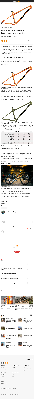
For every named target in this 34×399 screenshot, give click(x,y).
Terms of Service (12, 208)
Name (5, 200)
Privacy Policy (7, 208)
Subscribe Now (17, 205)
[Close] (30, 189)
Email (5, 196)
